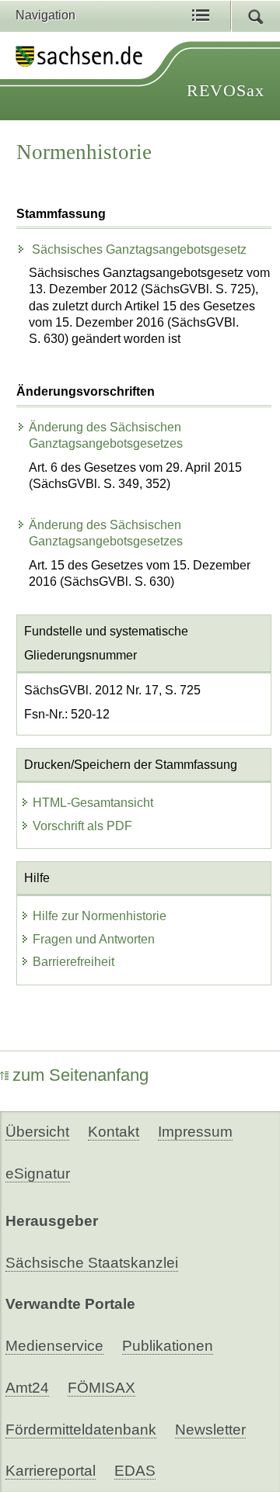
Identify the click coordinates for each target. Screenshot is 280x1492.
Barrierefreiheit (73, 961)
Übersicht (37, 1131)
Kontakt (113, 1131)
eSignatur (37, 1173)
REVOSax (225, 90)
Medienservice (54, 1346)
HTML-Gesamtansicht (93, 802)
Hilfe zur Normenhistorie (99, 916)
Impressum (195, 1131)
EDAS (135, 1471)
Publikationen (167, 1346)
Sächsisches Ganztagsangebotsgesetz (138, 249)
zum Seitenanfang (80, 1075)
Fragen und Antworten (94, 939)
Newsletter (210, 1429)
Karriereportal (50, 1471)
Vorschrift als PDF (82, 826)
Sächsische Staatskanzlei (91, 1263)
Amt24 (27, 1387)
